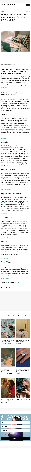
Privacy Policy (23, 434)
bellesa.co (4, 138)
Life (2, 11)
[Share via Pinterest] (6, 287)
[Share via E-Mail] (9, 287)
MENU (28, 4)
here (2, 186)
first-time (12, 160)
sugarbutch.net (5, 213)
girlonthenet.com (6, 237)
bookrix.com (4, 258)
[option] (15, 41)
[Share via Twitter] (4, 287)
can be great (14, 76)
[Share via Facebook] (1, 287)
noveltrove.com (5, 278)
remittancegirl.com (6, 189)
